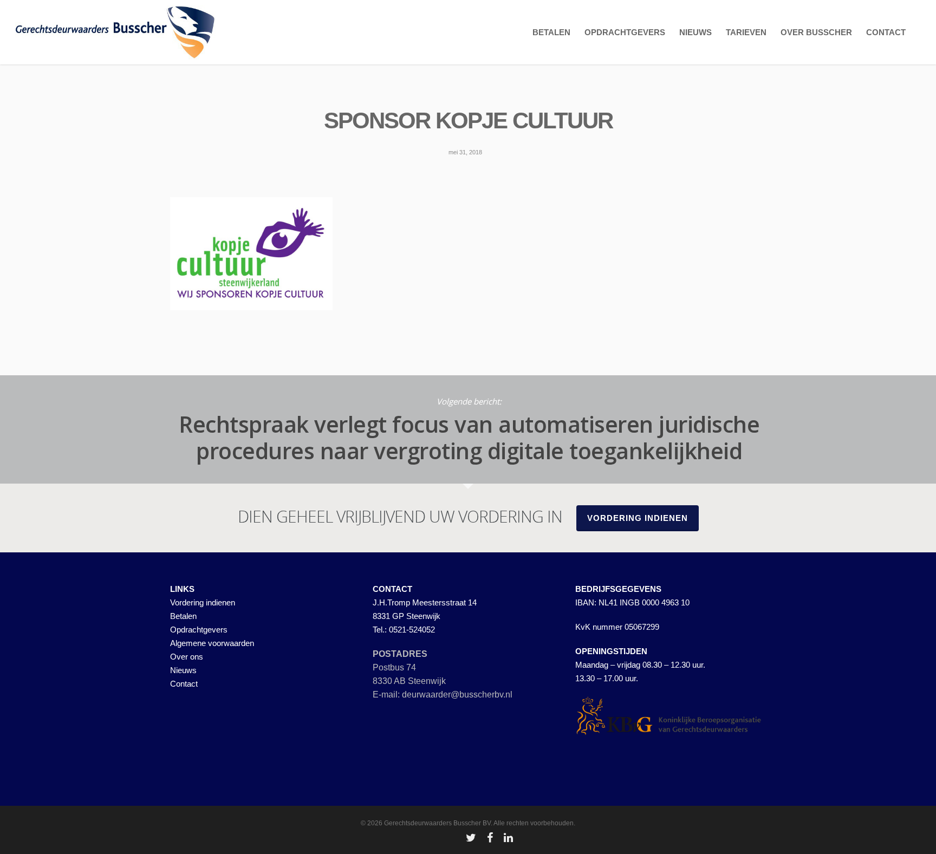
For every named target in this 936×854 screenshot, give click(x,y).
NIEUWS (695, 32)
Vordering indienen (202, 602)
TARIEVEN (746, 32)
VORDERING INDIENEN (637, 518)
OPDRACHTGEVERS (624, 32)
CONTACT (886, 32)
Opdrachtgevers (198, 629)
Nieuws (183, 670)
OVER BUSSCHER (816, 32)
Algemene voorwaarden (212, 643)
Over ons (186, 656)
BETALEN (551, 32)
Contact (184, 683)
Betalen (183, 616)
